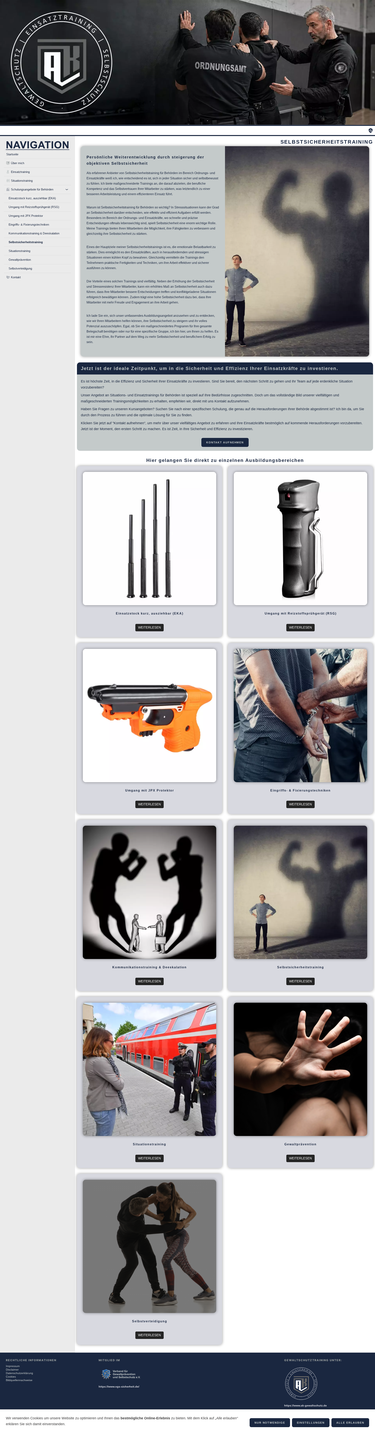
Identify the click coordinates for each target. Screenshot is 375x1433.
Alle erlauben (350, 1422)
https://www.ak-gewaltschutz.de (305, 1405)
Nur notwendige (269, 1422)
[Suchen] (370, 130)
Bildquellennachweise (19, 1380)
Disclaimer (12, 1369)
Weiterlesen (149, 627)
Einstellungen (311, 1422)
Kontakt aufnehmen (225, 442)
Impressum (13, 1366)
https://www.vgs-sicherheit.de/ (119, 1386)
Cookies (11, 1376)
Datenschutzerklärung (19, 1373)
